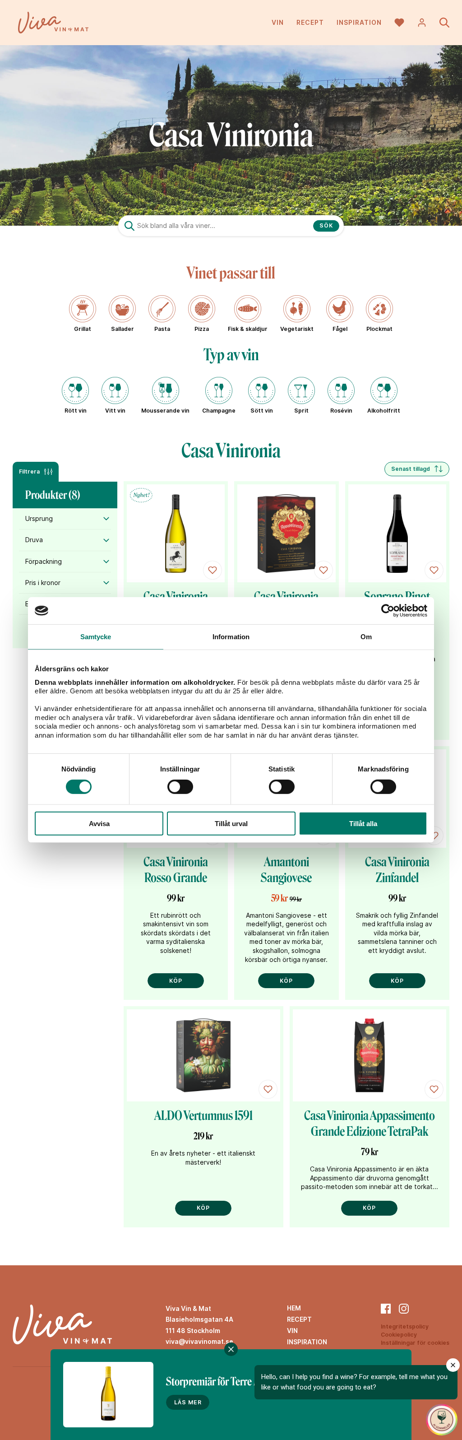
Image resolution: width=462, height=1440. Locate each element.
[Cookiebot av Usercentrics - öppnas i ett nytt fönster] (387, 611)
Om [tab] (366, 637)
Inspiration (359, 22)
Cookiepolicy (399, 1334)
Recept (310, 22)
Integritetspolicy (405, 1326)
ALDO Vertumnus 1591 (203, 1115)
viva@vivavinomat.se (199, 1341)
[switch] (180, 787)
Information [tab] (231, 637)
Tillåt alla (363, 823)
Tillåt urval (231, 823)
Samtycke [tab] (95, 637)
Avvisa (99, 823)
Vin (278, 22)
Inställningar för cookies (415, 1342)
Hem (294, 1308)
